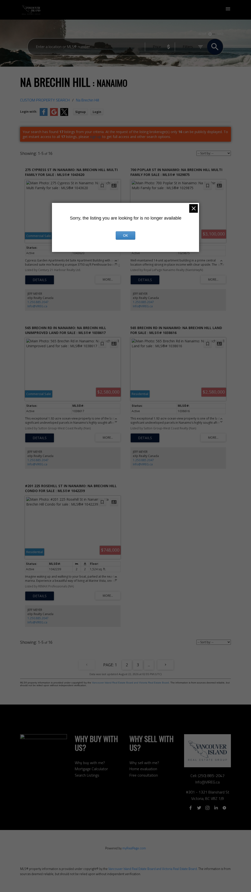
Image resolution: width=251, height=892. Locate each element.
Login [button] (97, 112)
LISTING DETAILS (39, 279)
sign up (95, 136)
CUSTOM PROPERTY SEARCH (45, 100)
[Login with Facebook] (44, 115)
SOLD (220, 34)
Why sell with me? (144, 763)
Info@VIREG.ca (37, 306)
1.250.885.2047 (38, 302)
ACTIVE (202, 34)
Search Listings (87, 775)
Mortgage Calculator (91, 769)
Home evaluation (143, 769)
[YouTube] (224, 808)
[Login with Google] (54, 115)
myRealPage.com (134, 848)
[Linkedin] (216, 808)
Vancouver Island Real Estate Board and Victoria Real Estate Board (130, 682)
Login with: (28, 112)
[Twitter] (199, 808)
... (149, 665)
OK (125, 235)
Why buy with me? (90, 763)
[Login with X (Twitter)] (64, 115)
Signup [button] (80, 112)
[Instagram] (207, 808)
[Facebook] (190, 808)
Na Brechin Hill (87, 100)
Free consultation (143, 775)
